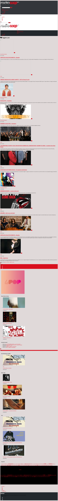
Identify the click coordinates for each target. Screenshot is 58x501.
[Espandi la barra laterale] (0, 348)
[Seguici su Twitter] (2, 267)
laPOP (2, 465)
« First (5, 262)
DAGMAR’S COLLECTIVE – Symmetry (8, 123)
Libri (4, 12)
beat (3, 475)
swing (50, 465)
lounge (4, 465)
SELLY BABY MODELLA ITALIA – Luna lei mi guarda (14, 344)
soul (42, 465)
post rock (21, 465)
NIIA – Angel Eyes (4, 258)
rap (31, 465)
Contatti (3, 490)
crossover (19, 463)
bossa (6, 475)
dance (22, 463)
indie (45, 463)
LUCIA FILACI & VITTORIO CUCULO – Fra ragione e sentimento (13, 169)
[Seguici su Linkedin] (2, 266)
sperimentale (45, 465)
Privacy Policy (4, 491)
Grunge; (36, 475)
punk (28, 465)
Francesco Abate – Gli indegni (7, 428)
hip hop (42, 463)
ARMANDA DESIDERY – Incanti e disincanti (9, 191)
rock (37, 465)
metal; (6, 465)
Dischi (4, 11)
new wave (9, 465)
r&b (27, 476)
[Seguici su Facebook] (2, 497)
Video (3, 35)
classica (13, 475)
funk (31, 463)
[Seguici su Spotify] (2, 268)
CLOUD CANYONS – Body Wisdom (8, 309)
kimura (53, 475)
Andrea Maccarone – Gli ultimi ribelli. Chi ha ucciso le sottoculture (12, 442)
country (16, 475)
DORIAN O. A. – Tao (9, 345)
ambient (1, 475)
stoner (48, 465)
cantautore (10, 463)
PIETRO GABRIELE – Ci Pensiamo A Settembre (9, 410)
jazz (53, 463)
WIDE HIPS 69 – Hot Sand (6, 396)
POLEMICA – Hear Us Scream (7, 337)
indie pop (46, 475)
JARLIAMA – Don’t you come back (7, 213)
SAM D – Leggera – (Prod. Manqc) (11, 346)
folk (29, 463)
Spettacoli (3, 13)
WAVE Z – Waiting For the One (7, 323)
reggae (35, 465)
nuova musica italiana (14, 465)
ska (41, 465)
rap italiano (33, 465)
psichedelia (25, 465)
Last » (13, 262)
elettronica (26, 463)
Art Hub (3, 486)
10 (9, 262)
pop (19, 465)
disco (22, 475)
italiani (50, 463)
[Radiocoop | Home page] (9, 4)
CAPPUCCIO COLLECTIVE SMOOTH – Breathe (10, 57)
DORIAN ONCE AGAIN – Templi (7, 382)
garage (34, 475)
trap (51, 465)
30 (11, 262)
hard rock (38, 475)
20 (10, 262)
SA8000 (20, 469)
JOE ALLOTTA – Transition (6, 100)
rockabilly (40, 465)
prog (23, 465)
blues (6, 463)
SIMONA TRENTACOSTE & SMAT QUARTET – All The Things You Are (14, 79)
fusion (32, 475)
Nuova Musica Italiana (20, 31)
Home (3, 9)
